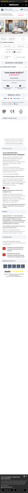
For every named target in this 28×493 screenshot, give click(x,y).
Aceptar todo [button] (7, 490)
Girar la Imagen (21, 57)
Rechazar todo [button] (20, 490)
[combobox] (24, 476)
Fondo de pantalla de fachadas (14, 140)
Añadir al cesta (14, 95)
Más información (5, 485)
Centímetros (8, 52)
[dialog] (14, 483)
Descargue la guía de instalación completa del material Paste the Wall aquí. (15, 249)
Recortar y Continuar (14, 63)
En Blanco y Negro (8, 57)
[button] (14, 487)
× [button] (26, 476)
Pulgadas (19, 52)
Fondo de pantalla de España (14, 143)
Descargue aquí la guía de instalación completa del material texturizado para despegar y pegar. (16, 255)
